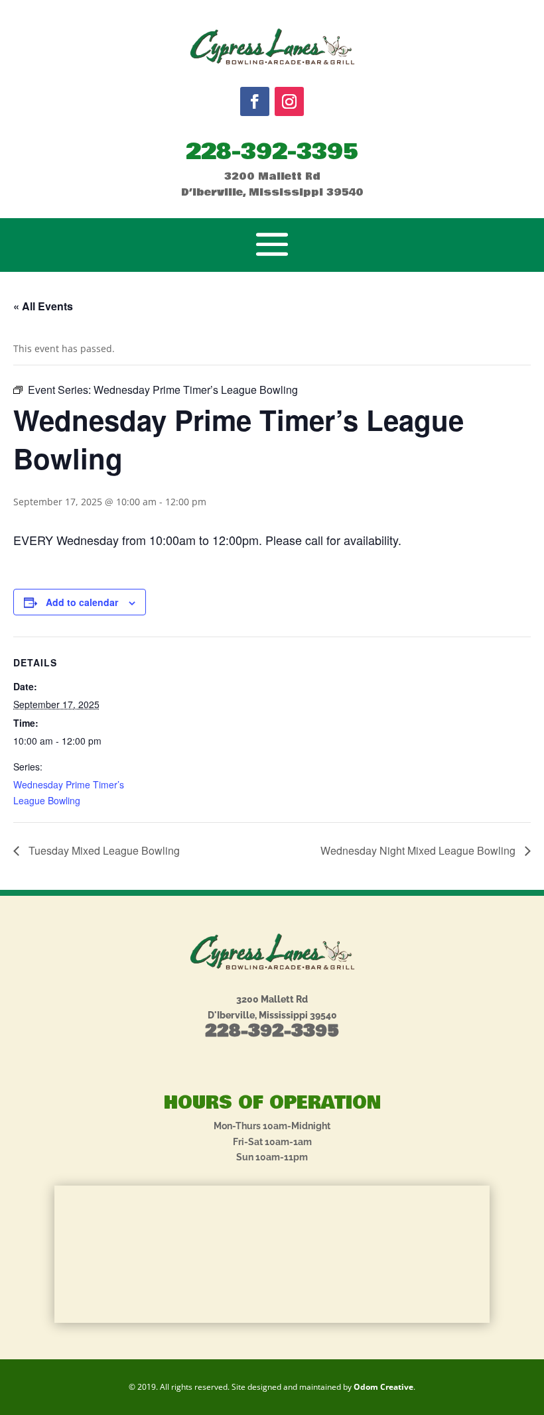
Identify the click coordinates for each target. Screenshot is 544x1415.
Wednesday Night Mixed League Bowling (419, 850)
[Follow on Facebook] (254, 101)
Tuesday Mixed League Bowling (103, 850)
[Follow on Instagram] (289, 101)
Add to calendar (82, 602)
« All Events (43, 306)
